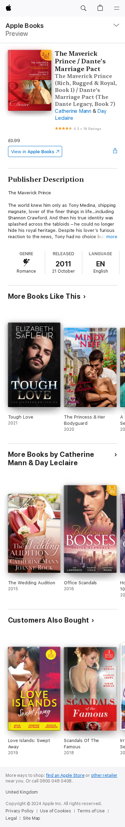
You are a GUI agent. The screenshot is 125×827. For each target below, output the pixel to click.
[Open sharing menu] (115, 151)
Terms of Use (91, 811)
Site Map (31, 818)
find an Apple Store (65, 775)
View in (33, 151)
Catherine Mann (73, 111)
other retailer (104, 775)
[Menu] (116, 8)
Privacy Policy (20, 811)
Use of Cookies (55, 811)
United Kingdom (22, 792)
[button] (83, 8)
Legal (11, 818)
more (111, 236)
